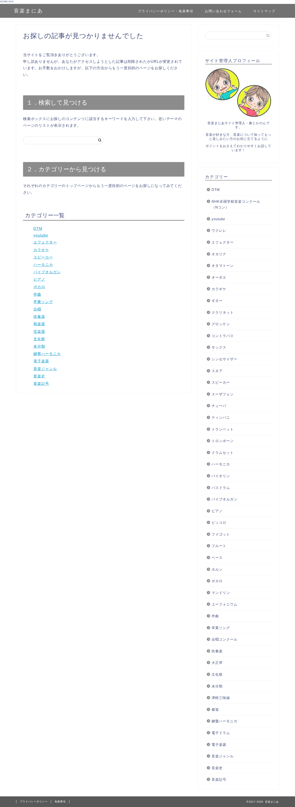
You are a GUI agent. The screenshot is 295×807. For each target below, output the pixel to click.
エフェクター (45, 242)
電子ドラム (221, 733)
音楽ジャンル (45, 369)
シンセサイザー (224, 359)
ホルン (217, 569)
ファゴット (221, 534)
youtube (40, 235)
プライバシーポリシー (33, 801)
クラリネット (223, 312)
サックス (219, 347)
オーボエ (219, 277)
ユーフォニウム (224, 604)
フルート (219, 546)
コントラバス (223, 336)
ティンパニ (221, 417)
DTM (37, 229)
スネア (217, 371)
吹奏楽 (39, 317)
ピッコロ (219, 522)
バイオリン (221, 476)
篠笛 (215, 709)
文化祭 (39, 339)
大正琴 (217, 663)
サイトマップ (264, 11)
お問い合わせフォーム (223, 11)
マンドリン (221, 593)
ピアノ (39, 279)
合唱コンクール (224, 639)
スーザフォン (223, 394)
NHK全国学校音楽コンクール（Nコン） (236, 204)
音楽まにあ (28, 10)
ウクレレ (219, 230)
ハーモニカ (43, 265)
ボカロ (39, 287)
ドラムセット (223, 453)
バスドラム (221, 488)
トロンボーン (223, 441)
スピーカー (43, 257)
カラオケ (41, 250)
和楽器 (39, 324)
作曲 (37, 294)
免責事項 (60, 801)
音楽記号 (41, 383)
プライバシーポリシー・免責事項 (165, 11)
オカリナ (219, 254)
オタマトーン (223, 266)
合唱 (37, 309)
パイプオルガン (47, 272)
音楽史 (39, 376)
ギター (217, 301)
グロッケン (221, 324)
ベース (217, 558)
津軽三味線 (221, 698)
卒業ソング (43, 302)
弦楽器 (39, 332)
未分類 (39, 346)
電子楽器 (41, 361)
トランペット (223, 429)
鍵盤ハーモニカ (47, 354)
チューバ (221, 406)
